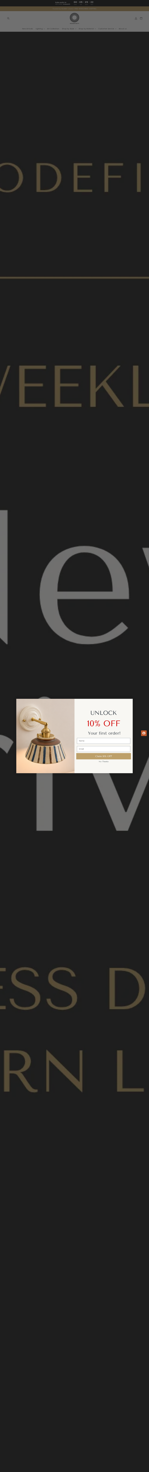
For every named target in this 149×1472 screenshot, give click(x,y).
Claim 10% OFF (103, 764)
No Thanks (104, 769)
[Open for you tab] (144, 733)
